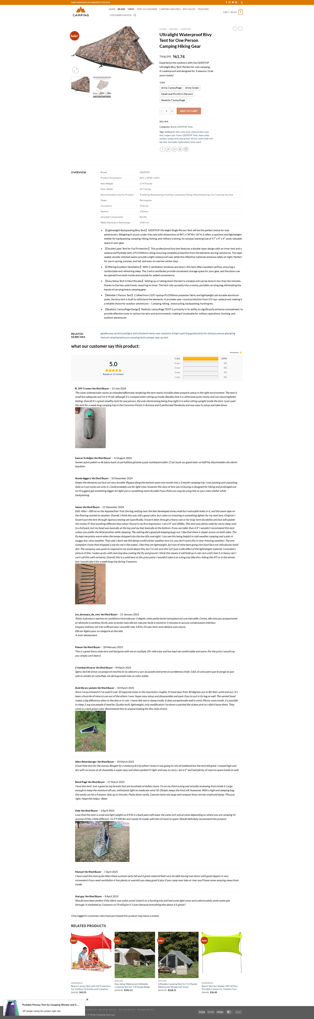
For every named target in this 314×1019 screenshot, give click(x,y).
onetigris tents (130, 333)
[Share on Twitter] (168, 149)
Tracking (203, 9)
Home (112, 9)
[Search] (135, 15)
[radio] (171, 87)
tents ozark (196, 142)
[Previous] (77, 50)
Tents (131, 9)
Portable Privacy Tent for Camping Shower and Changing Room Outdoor (51, 1004)
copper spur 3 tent (173, 135)
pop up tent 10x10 (188, 138)
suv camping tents (136, 337)
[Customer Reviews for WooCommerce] (240, 352)
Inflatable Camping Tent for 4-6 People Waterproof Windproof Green (177, 985)
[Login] (242, 2)
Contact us (90, 1009)
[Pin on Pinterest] (180, 149)
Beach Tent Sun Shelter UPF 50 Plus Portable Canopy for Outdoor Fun (220, 988)
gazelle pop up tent (111, 333)
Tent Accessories (147, 9)
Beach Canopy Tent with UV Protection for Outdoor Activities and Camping (91, 988)
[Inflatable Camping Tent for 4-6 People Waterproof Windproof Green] (178, 955)
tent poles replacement (179, 142)
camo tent (185, 132)
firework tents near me (152, 333)
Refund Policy (127, 1009)
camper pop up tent (157, 337)
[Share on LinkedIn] (186, 149)
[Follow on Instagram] (230, 2)
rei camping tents (115, 337)
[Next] (149, 50)
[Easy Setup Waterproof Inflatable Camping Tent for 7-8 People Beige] (135, 955)
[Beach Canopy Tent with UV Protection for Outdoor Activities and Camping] (91, 956)
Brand (121, 9)
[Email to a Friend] (174, 149)
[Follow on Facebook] (226, 2)
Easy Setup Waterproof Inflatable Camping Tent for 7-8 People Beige (132, 985)
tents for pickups (206, 333)
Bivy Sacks (189, 9)
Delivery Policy (108, 1009)
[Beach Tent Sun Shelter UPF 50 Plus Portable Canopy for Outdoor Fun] (222, 956)
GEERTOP (186, 29)
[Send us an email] (236, 2)
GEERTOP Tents (190, 135)
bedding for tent (172, 132)
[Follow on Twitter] (233, 2)
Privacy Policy (146, 1009)
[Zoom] (75, 70)
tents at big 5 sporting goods (181, 333)
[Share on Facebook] (162, 149)
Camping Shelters (170, 9)
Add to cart (189, 110)
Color (162, 82)
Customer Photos (120, 15)
